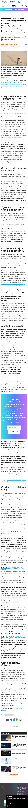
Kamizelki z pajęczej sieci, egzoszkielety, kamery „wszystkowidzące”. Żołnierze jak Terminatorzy (13, 638)
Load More (14, 779)
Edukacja (13, 735)
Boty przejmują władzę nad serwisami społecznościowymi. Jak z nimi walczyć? (12, 568)
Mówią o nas (4, 790)
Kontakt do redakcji (6, 794)
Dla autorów (4, 787)
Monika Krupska (7, 44)
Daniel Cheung (18, 708)
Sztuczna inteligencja (16, 743)
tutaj (25, 560)
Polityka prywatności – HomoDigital (6, 793)
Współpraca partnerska (6, 791)
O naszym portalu (5, 789)
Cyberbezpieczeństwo (6, 16)
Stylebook (4, 788)
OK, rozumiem (11, 805)
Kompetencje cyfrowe (16, 766)
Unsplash (4, 710)
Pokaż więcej (14, 774)
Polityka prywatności (11, 803)
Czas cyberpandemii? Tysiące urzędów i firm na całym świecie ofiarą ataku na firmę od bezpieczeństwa (13, 284)
